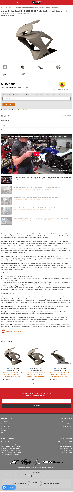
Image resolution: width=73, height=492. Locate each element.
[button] (9, 487)
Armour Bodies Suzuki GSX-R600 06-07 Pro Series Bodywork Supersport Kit (36, 374)
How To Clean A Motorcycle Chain (11, 450)
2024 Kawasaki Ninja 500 (64, 442)
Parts (70, 428)
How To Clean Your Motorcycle (10, 448)
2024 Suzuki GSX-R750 (65, 448)
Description (5, 120)
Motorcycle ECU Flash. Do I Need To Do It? (13, 446)
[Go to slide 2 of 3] (36, 383)
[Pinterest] (8, 115)
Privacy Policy (5, 426)
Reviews (4, 130)
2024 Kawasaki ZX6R (65, 444)
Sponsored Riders (66, 424)
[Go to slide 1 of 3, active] (33, 383)
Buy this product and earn (14, 109)
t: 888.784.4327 (36, 472)
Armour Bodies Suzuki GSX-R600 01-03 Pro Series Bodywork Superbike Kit (59, 374)
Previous (2, 362)
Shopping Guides (7, 438)
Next (70, 362)
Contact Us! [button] (11, 487)
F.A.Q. (3, 432)
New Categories (65, 438)
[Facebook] (2, 115)
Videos (3, 125)
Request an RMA (67, 426)
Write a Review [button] (25, 13)
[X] (5, 115)
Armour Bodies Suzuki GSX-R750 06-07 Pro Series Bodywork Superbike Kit (12, 374)
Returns (3, 430)
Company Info (6, 418)
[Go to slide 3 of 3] (39, 383)
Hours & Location (6, 424)
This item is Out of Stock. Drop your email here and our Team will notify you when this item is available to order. (34, 94)
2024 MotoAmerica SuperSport (10, 454)
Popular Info (66, 418)
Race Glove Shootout (7, 442)
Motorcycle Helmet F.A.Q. (8, 444)
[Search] (18, 2)
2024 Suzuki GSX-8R (66, 446)
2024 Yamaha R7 (67, 450)
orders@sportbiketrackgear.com (36, 476)
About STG (4, 422)
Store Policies (5, 428)
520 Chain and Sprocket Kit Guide (11, 452)
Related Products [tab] (7, 342)
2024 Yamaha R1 (67, 452)
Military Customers (66, 422)
